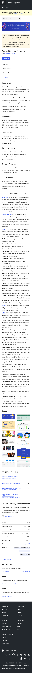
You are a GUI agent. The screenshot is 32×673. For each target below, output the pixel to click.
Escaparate (20, 606)
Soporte (5, 77)
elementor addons (25, 547)
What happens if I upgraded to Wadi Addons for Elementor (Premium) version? (11, 496)
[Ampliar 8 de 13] (28, 416)
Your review (5, 571)
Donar (19, 626)
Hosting (4, 612)
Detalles (5, 64)
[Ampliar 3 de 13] (13, 432)
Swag (19, 629)
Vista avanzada (6, 559)
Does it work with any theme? (11, 483)
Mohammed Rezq (9, 54)
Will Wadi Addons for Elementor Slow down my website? (11, 489)
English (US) (27, 544)
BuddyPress (6, 643)
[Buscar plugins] (19, 18)
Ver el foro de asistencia (9, 584)
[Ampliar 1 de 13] (13, 416)
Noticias (4, 609)
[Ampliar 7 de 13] (13, 461)
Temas (19, 609)
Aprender (4, 620)
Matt (4, 637)
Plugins (19, 612)
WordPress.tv (6, 629)
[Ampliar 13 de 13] (28, 462)
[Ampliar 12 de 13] (28, 450)
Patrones (19, 615)
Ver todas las (26, 571)
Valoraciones (7, 69)
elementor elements (25, 551)
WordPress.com (7, 634)
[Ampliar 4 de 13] (13, 441)
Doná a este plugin (7, 596)
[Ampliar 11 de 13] (28, 442)
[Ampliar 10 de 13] (28, 434)
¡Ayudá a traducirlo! (19, 13)
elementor (16, 547)
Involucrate (20, 620)
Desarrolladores (6, 626)
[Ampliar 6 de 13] (13, 454)
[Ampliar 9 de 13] (28, 425)
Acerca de (5, 606)
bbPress (5, 640)
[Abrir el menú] (29, 2)
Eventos (19, 623)
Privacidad (5, 615)
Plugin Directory (6, 7)
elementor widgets (25, 554)
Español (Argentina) (11, 650)
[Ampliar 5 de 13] (13, 448)
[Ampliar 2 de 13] (13, 423)
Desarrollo (6, 73)
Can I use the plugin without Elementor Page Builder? (10, 477)
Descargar (6, 58)
